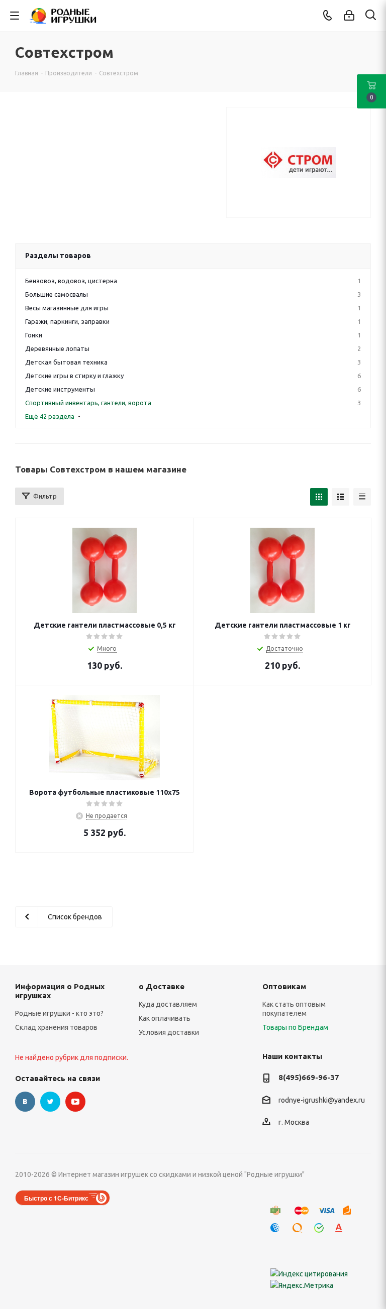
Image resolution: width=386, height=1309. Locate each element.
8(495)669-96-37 (308, 1077)
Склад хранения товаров (56, 1027)
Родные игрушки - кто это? (59, 1013)
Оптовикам (284, 986)
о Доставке (161, 986)
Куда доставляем (168, 1004)
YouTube (75, 1102)
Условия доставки (169, 1032)
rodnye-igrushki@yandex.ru (321, 1100)
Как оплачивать (164, 1018)
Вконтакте (25, 1102)
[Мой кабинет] (349, 16)
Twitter (50, 1102)
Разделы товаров (58, 256)
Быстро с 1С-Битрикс (56, 1198)
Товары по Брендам (295, 1027)
